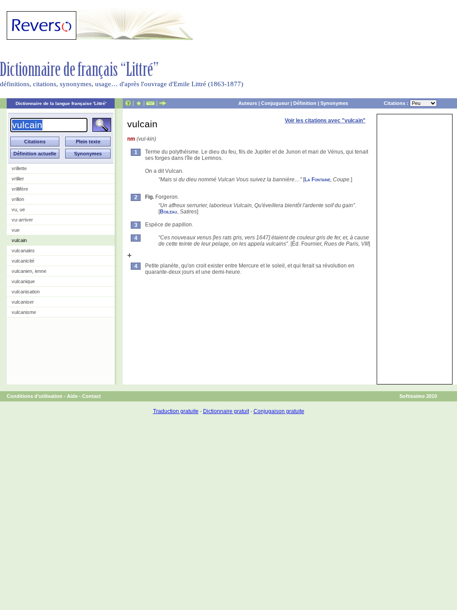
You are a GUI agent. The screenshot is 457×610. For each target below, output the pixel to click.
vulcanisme (24, 312)
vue (16, 230)
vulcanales (23, 250)
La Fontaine (317, 179)
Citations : (397, 103)
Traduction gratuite (176, 411)
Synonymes (334, 103)
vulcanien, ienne (29, 271)
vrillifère (20, 189)
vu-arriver (22, 219)
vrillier (18, 178)
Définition (304, 103)
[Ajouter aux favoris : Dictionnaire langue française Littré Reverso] (138, 103)
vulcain (19, 240)
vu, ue (18, 209)
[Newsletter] (150, 103)
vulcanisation (26, 291)
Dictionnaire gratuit (226, 411)
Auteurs (247, 103)
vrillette (19, 168)
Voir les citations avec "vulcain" (325, 120)
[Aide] (128, 103)
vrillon (18, 199)
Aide (72, 396)
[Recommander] (162, 103)
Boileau (168, 212)
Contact (91, 396)
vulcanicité (23, 260)
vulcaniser (23, 302)
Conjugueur (275, 103)
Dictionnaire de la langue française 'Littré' (61, 103)
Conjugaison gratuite (278, 411)
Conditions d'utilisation (34, 396)
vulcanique (23, 281)
